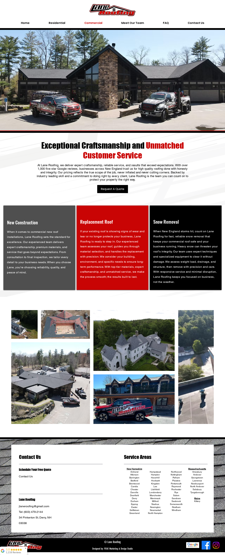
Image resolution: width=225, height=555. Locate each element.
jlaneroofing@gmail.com (34, 506)
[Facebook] (206, 545)
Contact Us (26, 476)
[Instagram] (216, 545)
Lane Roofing (27, 499)
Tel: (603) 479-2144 (31, 512)
